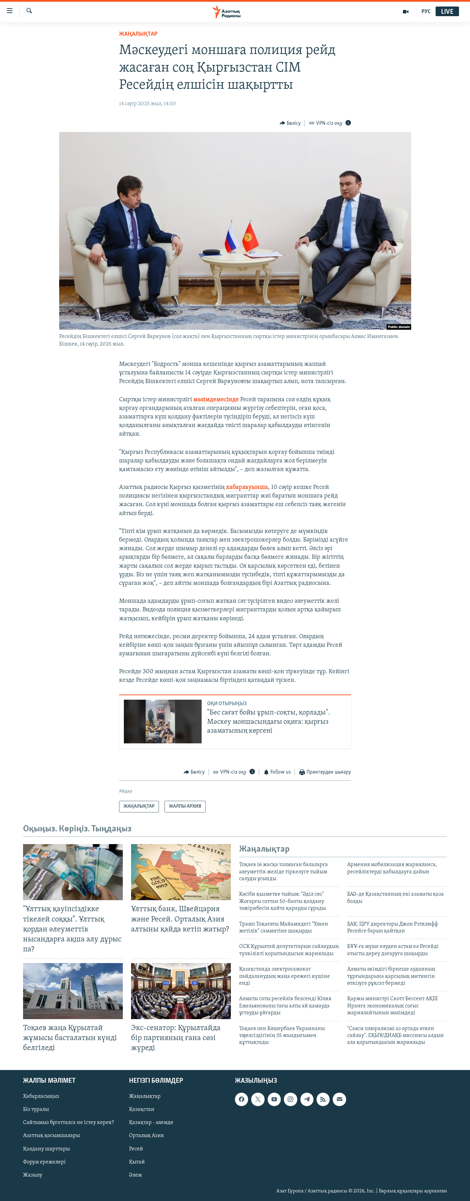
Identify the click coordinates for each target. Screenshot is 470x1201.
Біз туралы (36, 1109)
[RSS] (323, 1099)
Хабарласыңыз (41, 1096)
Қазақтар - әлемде (151, 1122)
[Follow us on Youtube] (274, 1099)
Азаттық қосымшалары (51, 1135)
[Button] (290, 123)
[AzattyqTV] (405, 12)
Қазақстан (141, 1109)
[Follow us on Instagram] (290, 1099)
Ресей (136, 1148)
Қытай (137, 1162)
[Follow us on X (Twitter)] (257, 1099)
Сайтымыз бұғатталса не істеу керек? (68, 1122)
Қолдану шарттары (46, 1148)
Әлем (135, 1175)
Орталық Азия (146, 1135)
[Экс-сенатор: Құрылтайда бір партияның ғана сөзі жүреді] (181, 991)
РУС (426, 11)
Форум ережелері (44, 1162)
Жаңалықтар (145, 1096)
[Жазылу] (339, 1099)
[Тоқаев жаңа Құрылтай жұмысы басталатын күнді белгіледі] (73, 991)
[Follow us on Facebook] (241, 1099)
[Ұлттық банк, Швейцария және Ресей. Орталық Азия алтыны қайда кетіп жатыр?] (181, 872)
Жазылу (32, 1175)
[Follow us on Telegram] (306, 1099)
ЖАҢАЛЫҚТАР (138, 34)
